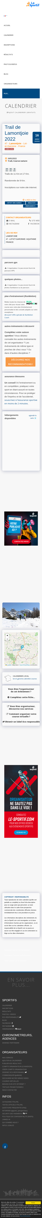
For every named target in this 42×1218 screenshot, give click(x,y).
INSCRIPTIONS (7, 1008)
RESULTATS (6, 1011)
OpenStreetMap (25, 665)
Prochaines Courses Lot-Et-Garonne (17, 955)
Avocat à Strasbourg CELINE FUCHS (15, 1131)
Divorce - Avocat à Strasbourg (13, 1159)
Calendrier (8, 35)
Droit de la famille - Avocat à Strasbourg (16, 1161)
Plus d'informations (25, 1216)
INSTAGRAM (14, 224)
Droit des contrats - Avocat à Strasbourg (17, 1176)
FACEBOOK (34, 224)
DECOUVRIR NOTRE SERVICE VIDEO (15, 1078)
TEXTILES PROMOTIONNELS (12, 1087)
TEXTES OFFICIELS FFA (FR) (12, 1105)
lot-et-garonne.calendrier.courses (25, 679)
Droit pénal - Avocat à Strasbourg (14, 1164)
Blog (6, 74)
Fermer (33, 1203)
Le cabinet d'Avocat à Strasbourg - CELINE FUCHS (20, 1140)
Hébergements (30, 206)
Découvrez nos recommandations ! (20, 362)
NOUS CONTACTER (9, 1090)
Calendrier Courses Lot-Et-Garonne (17, 950)
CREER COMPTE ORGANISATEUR (14, 1069)
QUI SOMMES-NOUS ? (10, 1122)
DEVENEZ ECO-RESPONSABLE (13, 1072)
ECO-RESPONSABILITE (10, 1017)
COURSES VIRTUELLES (10, 1081)
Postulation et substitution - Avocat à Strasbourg (20, 1182)
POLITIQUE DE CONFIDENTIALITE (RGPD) (17, 1116)
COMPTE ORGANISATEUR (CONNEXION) (17, 1066)
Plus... (6, 93)
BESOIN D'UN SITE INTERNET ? (13, 1084)
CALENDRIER (7, 1005)
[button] (22, 647)
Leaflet (9, 665)
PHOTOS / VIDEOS (9, 1014)
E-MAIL (12, 220)
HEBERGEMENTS (8, 1029)
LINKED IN (6, 1119)
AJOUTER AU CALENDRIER (12, 1060)
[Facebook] (5, 1146)
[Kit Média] (21, 528)
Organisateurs (10, 84)
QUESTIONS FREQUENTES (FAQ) (14, 1108)
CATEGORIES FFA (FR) (10, 1102)
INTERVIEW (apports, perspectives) (15, 1111)
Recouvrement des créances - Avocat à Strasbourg (20, 1179)
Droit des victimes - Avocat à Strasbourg (17, 1167)
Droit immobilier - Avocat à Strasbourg (16, 1170)
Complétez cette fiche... (22, 697)
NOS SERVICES (7, 1058)
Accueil (7, 25)
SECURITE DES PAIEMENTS (12, 1114)
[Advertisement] (21, 577)
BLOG (4, 1020)
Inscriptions (9, 45)
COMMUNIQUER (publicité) (12, 1075)
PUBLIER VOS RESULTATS (11, 1063)
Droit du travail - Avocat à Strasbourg (15, 1173)
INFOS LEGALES (8, 1125)
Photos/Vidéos (10, 64)
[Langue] (21, 15)
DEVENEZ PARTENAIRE (10, 1043)
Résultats (8, 54)
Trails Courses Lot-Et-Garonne (15, 961)
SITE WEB (35, 220)
